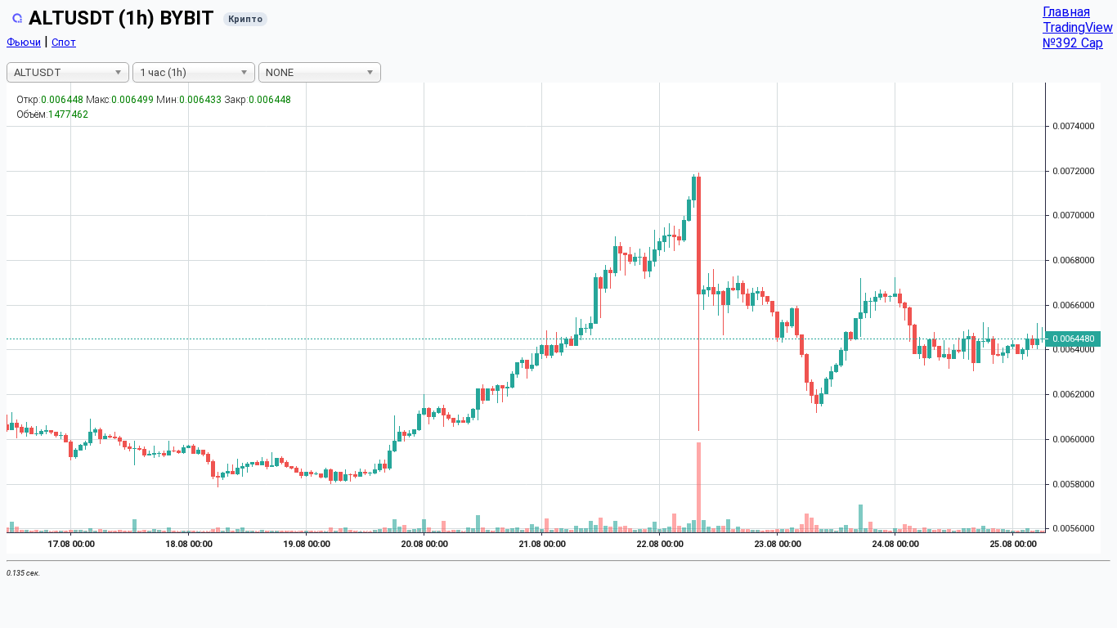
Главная (1066, 12)
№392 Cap (1073, 43)
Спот (64, 42)
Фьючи (24, 42)
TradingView (1078, 27)
